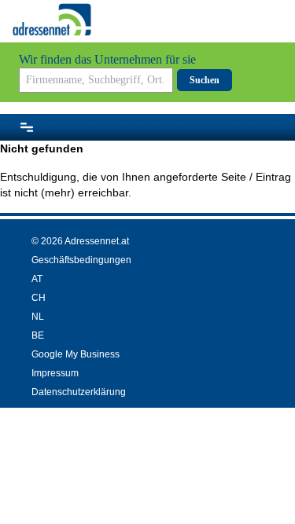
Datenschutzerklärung (78, 392)
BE (37, 335)
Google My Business (75, 354)
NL (37, 316)
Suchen (204, 80)
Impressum (55, 373)
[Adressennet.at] (52, 19)
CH (38, 297)
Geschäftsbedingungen (81, 260)
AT (36, 278)
